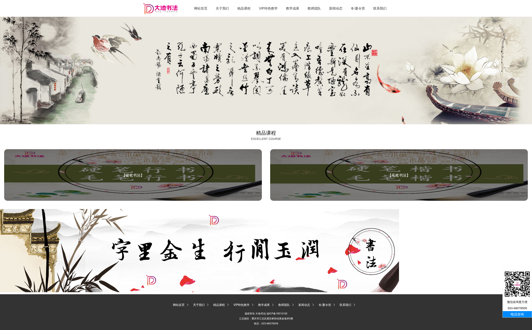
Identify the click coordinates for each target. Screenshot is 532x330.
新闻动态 (335, 8)
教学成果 (292, 8)
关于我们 (222, 8)
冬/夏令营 (358, 8)
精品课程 (244, 8)
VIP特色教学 (268, 8)
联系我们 (380, 8)
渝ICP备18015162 (277, 313)
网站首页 (200, 8)
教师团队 (314, 8)
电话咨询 (517, 314)
